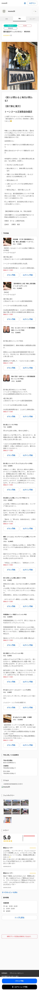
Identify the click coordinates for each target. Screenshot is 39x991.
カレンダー (32, 19)
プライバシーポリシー (17, 973)
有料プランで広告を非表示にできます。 (19, 936)
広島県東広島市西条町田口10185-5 (13, 784)
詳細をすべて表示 (8, 270)
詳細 (6, 19)
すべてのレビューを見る (9, 892)
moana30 (4, 3)
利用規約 (4, 973)
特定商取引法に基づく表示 (10, 976)
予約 (19, 18)
